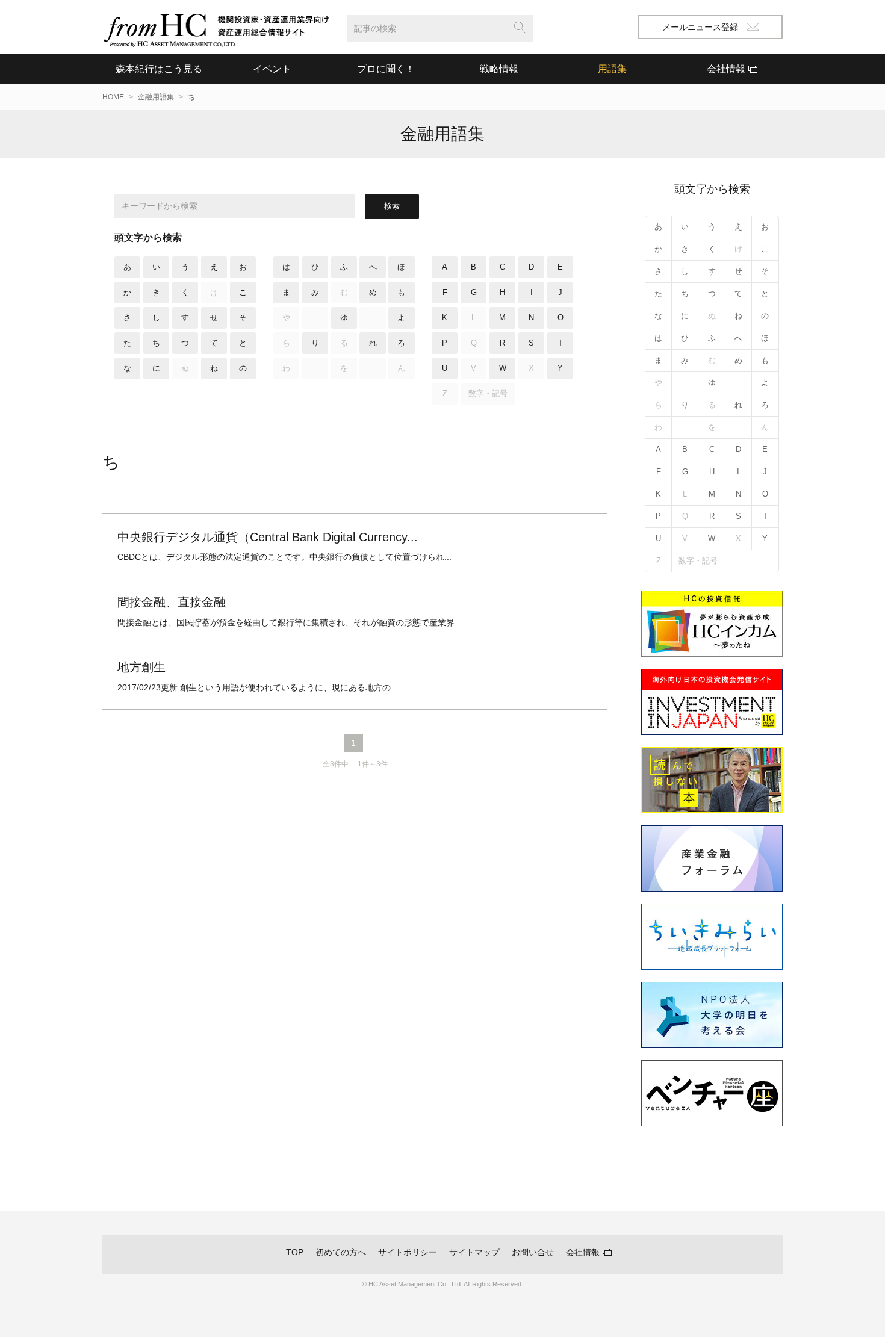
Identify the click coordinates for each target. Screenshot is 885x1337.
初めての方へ (340, 1252)
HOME (113, 97)
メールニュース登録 (700, 27)
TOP (294, 1252)
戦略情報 (499, 69)
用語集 (612, 69)
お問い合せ (533, 1252)
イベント (272, 69)
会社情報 (583, 1252)
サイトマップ (474, 1252)
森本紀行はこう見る (159, 69)
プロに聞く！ (386, 69)
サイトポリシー (407, 1252)
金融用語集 (156, 97)
